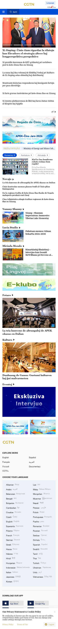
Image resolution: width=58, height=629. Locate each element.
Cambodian (12, 507)
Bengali (11, 498)
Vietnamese (42, 576)
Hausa (11, 549)
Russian (40, 530)
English (5, 457)
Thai (37, 558)
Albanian (12, 484)
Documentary (34, 466)
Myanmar (42, 498)
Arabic (11, 489)
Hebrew (12, 553)
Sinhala (39, 539)
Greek (12, 544)
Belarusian (15, 493)
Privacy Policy (7, 624)
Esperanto (14, 526)
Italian (12, 572)
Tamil (38, 553)
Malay (41, 489)
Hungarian (14, 562)
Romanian (41, 526)
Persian (39, 507)
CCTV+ (5, 470)
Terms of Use (22, 624)
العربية (31, 462)
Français (6, 462)
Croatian (13, 512)
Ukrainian (42, 567)
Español (32, 457)
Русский (5, 466)
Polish (38, 512)
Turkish (39, 562)
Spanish (40, 544)
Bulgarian (14, 502)
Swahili (40, 549)
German (13, 539)
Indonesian (18, 567)
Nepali (38, 502)
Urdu (37, 572)
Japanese (13, 576)
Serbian (39, 535)
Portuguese (42, 516)
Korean (12, 581)
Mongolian (41, 493)
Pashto (38, 521)
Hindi (10, 558)
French (12, 535)
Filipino (12, 530)
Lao (36, 484)
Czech (11, 516)
